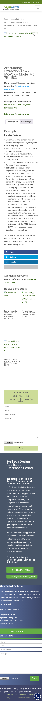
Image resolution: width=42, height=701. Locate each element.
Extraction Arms (22, 86)
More (38, 2)
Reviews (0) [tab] (26, 121)
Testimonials (18, 631)
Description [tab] (12, 121)
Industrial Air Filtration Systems (17, 104)
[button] (34, 35)
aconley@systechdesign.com (23, 576)
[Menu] (37, 7)
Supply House (9, 19)
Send (21, 448)
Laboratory (14, 22)
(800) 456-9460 (22, 570)
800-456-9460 (29, 2)
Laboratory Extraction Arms (16, 114)
